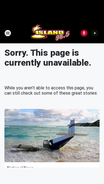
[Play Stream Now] (95, 33)
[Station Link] (50, 33)
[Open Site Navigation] (7, 33)
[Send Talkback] (84, 33)
